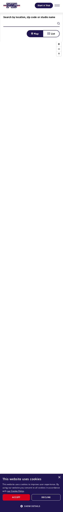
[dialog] (31, 493)
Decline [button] (46, 497)
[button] (31, 506)
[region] (31, 275)
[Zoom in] (58, 44)
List (53, 33)
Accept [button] (16, 497)
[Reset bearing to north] (58, 53)
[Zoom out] (58, 48)
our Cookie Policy (15, 491)
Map (36, 33)
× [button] (59, 477)
